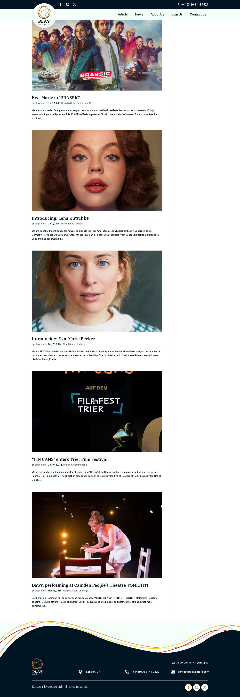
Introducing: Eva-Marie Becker (63, 338)
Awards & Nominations (74, 464)
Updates (78, 223)
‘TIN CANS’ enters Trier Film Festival (69, 459)
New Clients (67, 223)
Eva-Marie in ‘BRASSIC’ (56, 97)
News (139, 14)
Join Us (177, 14)
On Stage (83, 590)
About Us (157, 14)
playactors (40, 103)
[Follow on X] (74, 4)
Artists (123, 14)
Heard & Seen (68, 103)
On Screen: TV (84, 103)
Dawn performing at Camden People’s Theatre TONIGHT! (90, 585)
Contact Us (198, 14)
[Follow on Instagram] (67, 4)
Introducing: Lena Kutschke (60, 218)
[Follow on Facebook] (61, 4)
